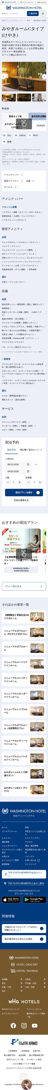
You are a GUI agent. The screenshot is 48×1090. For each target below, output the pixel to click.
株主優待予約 (9, 1055)
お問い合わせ (30, 860)
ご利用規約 (25, 1051)
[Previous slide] (3, 76)
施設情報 (5, 842)
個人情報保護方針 (36, 1055)
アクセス (29, 842)
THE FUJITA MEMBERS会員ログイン (25, 874)
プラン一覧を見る (12, 586)
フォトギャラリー (9, 846)
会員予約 (36, 1051)
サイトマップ (30, 864)
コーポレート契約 (34, 1059)
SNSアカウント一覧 (15, 1059)
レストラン (6, 838)
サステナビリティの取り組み (12, 851)
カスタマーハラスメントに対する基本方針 (24, 1068)
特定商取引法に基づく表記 (35, 851)
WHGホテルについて (10, 1009)
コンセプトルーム (9, 831)
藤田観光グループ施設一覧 (36, 1015)
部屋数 (28, 477)
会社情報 (22, 1055)
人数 (7, 477)
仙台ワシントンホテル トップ (12, 20)
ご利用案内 (12, 1051)
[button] (9, 98)
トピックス (29, 856)
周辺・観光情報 (31, 846)
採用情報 (5, 864)
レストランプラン (32, 838)
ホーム (4, 827)
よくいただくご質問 (10, 860)
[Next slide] (44, 76)
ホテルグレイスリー (10, 1014)
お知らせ (5, 856)
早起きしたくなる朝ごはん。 (35, 832)
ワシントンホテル (34, 1009)
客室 (28, 20)
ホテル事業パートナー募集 (24, 1064)
